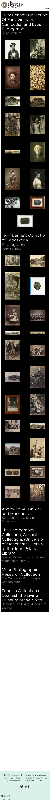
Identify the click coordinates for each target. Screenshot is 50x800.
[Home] (12, 5)
